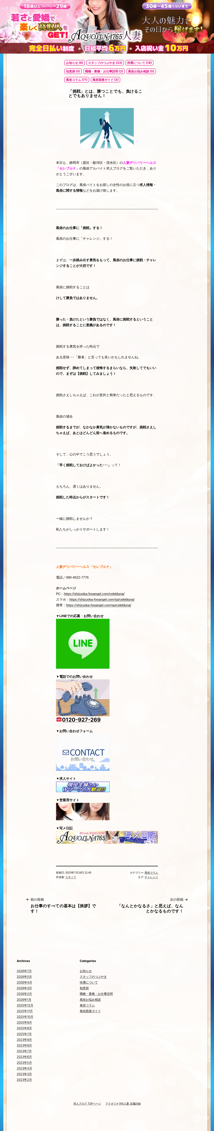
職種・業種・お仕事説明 (96, 993)
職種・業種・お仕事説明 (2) (104, 71)
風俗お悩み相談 (90, 999)
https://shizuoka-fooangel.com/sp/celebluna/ (102, 599)
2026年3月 (24, 988)
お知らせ (86, 971)
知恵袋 (84, 988)
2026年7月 (24, 971)
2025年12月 (25, 1005)
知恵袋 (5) (73, 71)
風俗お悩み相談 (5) (141, 71)
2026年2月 (24, 993)
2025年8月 (24, 1028)
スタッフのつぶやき (93, 976)
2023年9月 (24, 1039)
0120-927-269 (81, 719)
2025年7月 (24, 1034)
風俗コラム (151, 872)
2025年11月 (25, 1011)
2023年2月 (24, 1079)
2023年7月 (24, 1051)
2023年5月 (24, 1062)
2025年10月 (25, 1016)
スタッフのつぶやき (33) (105, 62)
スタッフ (70, 877)
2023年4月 (24, 1068)
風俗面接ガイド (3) (105, 79)
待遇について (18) (139, 62)
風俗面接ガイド (90, 1011)
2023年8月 (24, 1045)
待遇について (89, 982)
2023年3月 (24, 1074)
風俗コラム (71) (76, 79)
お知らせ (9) (74, 62)
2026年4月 (24, 982)
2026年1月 (24, 999)
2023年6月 (24, 1056)
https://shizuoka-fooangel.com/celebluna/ (94, 594)
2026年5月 (24, 976)
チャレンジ (151, 877)
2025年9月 (24, 1022)
